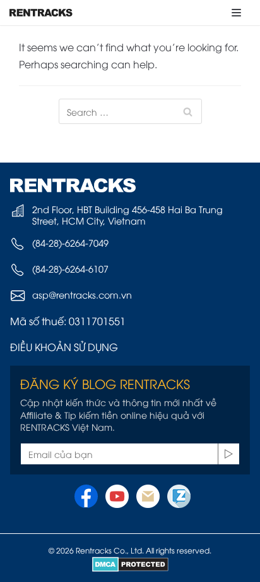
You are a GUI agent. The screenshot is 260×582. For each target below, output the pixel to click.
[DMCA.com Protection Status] (130, 564)
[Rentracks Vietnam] (41, 12)
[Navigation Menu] (236, 13)
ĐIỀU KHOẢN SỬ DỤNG (64, 347)
